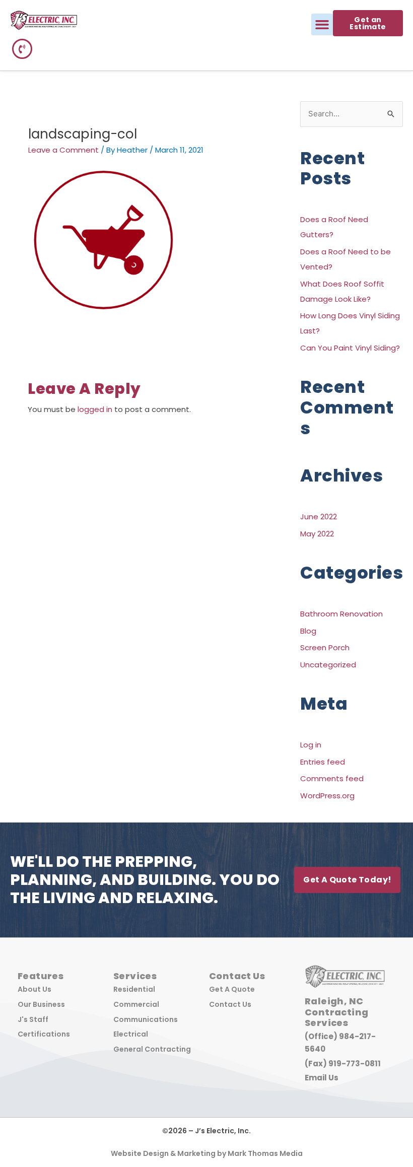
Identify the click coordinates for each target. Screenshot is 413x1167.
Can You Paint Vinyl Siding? (350, 347)
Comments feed (332, 778)
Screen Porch (325, 647)
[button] (322, 25)
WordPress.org (327, 795)
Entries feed (322, 762)
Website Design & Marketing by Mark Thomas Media (207, 1153)
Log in (310, 744)
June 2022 (318, 516)
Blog (308, 631)
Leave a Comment (63, 150)
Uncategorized (328, 664)
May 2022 (317, 533)
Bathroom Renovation (341, 613)
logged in (95, 409)
